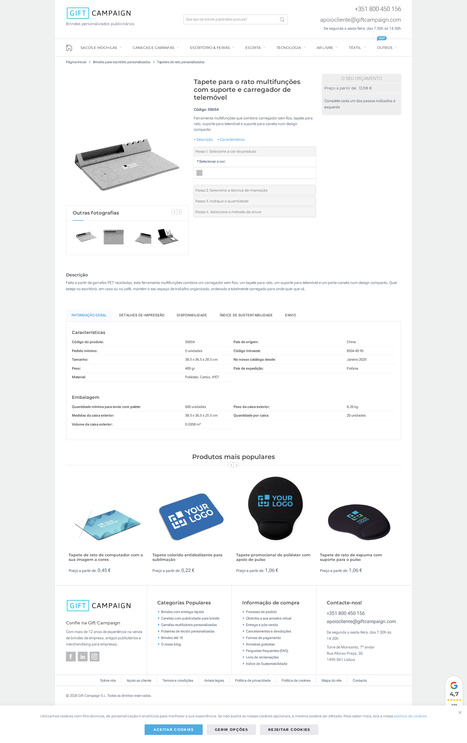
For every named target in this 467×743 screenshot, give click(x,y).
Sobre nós (108, 680)
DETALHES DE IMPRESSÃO (141, 315)
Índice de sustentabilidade (246, 315)
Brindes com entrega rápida (182, 612)
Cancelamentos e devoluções (268, 631)
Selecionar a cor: (211, 161)
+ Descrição (203, 139)
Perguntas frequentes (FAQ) (267, 651)
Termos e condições (177, 680)
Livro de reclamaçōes (262, 657)
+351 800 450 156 (378, 9)
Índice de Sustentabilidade (266, 664)
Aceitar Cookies (174, 729)
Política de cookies (296, 680)
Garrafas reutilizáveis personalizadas (189, 625)
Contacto (360, 680)
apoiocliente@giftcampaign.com (360, 19)
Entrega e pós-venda (262, 625)
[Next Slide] (179, 212)
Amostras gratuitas (260, 644)
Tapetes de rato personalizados (180, 62)
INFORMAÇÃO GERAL (89, 315)
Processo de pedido (261, 612)
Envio (290, 315)
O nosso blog (171, 644)
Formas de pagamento (263, 638)
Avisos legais (214, 680)
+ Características (231, 139)
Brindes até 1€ (172, 638)
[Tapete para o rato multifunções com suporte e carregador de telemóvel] (127, 140)
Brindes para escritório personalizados (122, 62)
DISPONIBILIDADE (192, 315)
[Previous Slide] (174, 212)
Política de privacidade (253, 680)
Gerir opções (231, 729)
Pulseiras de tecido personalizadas (187, 631)
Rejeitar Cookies (289, 729)
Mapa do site (332, 680)
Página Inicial (76, 62)
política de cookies (410, 716)
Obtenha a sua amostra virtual (268, 618)
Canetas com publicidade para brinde (190, 618)
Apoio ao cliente (139, 680)
